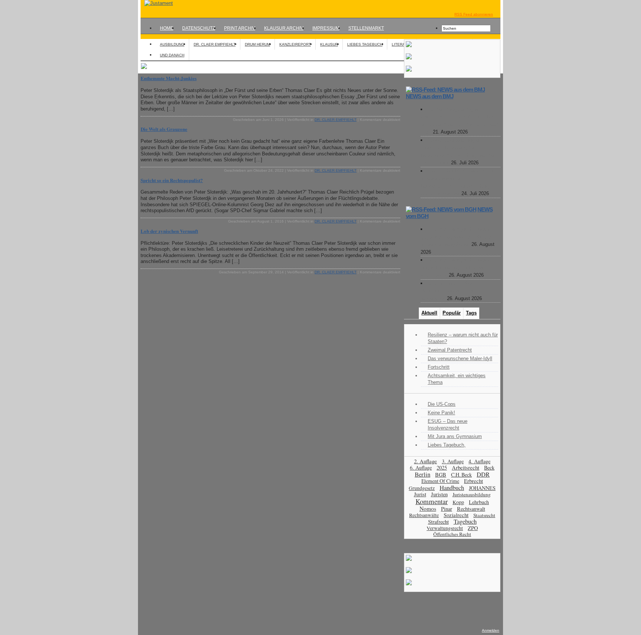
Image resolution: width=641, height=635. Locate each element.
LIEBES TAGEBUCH (364, 44)
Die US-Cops (442, 404)
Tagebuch (465, 521)
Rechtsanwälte (424, 515)
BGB (440, 474)
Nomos (428, 508)
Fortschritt (439, 367)
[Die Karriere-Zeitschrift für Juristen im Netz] (157, 3)
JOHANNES (482, 487)
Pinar (446, 508)
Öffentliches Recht (452, 534)
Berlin (422, 474)
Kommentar (431, 501)
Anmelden (490, 630)
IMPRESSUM (325, 28)
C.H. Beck (461, 474)
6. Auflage (421, 467)
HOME (166, 28)
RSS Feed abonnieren (473, 14)
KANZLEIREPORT (295, 44)
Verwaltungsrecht (445, 528)
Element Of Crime (440, 480)
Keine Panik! (441, 412)
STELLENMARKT (366, 28)
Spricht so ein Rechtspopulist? (172, 180)
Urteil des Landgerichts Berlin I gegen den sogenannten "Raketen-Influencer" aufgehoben (457, 236)
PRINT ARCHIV (239, 28)
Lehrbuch (479, 502)
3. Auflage (453, 461)
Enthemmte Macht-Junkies (169, 78)
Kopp (458, 502)
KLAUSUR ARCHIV (283, 28)
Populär (452, 313)
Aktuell (429, 313)
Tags (471, 313)
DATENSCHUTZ (198, 28)
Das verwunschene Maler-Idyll (460, 358)
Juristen (439, 494)
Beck (489, 467)
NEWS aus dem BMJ (429, 96)
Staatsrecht (484, 515)
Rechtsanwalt (471, 508)
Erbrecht (473, 480)
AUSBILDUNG (172, 44)
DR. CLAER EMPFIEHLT (215, 44)
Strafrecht (438, 521)
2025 (442, 467)
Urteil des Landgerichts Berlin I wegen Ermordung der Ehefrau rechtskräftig (457, 267)
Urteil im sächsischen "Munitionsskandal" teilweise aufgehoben (451, 290)
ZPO (473, 528)
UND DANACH (172, 55)
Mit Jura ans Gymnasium (455, 436)
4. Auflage (479, 461)
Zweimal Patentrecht (450, 350)
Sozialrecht (456, 515)
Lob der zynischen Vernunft (169, 230)
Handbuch (452, 487)
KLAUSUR (329, 44)
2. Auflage (425, 461)
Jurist (420, 494)
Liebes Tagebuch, (447, 445)
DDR (483, 474)
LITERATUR (402, 44)
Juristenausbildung (472, 494)
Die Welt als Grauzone (164, 128)
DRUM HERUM (257, 44)
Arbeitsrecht (465, 467)
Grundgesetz (422, 488)
